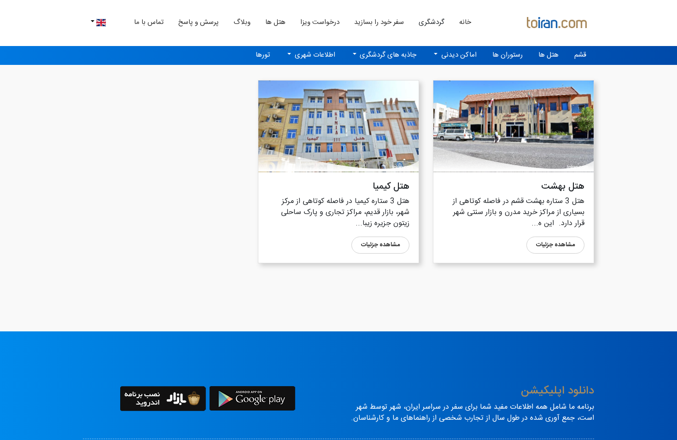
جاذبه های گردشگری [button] (387, 55)
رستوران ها (507, 55)
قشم (580, 55)
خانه (461, 22)
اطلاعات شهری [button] (314, 55)
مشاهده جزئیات (555, 245)
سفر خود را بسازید (379, 22)
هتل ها (275, 22)
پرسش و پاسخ (198, 22)
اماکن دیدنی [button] (458, 55)
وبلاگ (242, 22)
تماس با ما (148, 22)
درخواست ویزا (319, 22)
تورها (263, 55)
